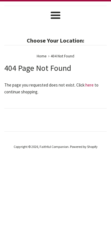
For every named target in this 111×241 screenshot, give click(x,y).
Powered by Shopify (84, 146)
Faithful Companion (54, 146)
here (89, 85)
